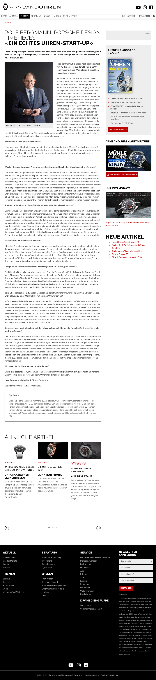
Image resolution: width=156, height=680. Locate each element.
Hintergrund (8, 585)
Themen (25, 16)
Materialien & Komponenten (79, 463)
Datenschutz (85, 587)
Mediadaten (85, 594)
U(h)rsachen (47, 567)
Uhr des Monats (10, 561)
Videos (57, 16)
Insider (6, 564)
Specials (9, 462)
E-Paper (83, 574)
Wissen (47, 16)
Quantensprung (50, 471)
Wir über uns (85, 605)
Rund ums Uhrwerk (50, 582)
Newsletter (144, 16)
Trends (6, 582)
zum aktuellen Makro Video (123, 175)
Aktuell (13, 16)
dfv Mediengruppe (94, 600)
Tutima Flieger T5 (120, 254)
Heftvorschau (86, 567)
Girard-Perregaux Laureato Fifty (127, 257)
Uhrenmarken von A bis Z (53, 589)
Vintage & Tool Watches (13, 592)
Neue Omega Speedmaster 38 (125, 242)
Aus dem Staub (82, 472)
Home (4, 16)
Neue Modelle (9, 557)
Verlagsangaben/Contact (91, 609)
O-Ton (8, 23)
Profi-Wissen (47, 578)
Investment (47, 561)
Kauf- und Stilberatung (51, 557)
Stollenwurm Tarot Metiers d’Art (127, 251)
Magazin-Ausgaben (88, 561)
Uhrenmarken (70, 16)
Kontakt (83, 581)
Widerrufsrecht (87, 591)
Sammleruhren (48, 564)
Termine (6, 567)
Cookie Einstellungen (110, 675)
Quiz (44, 595)
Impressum (85, 584)
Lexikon (45, 592)
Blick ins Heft (86, 564)
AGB (82, 577)
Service (131, 16)
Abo (123, 16)
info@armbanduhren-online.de (137, 611)
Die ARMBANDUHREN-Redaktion (95, 557)
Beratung (36, 16)
